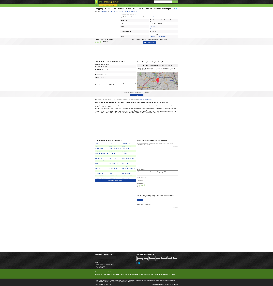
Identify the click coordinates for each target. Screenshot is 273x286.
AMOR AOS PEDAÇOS (115, 148)
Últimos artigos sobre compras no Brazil (105, 264)
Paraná (96, 275)
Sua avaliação (140, 183)
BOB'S (110, 166)
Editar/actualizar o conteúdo (161, 284)
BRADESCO (98, 168)
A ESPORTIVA (126, 143)
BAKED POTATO (99, 158)
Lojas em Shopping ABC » (136, 95)
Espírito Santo (131, 274)
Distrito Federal (123, 274)
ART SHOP (112, 153)
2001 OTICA (98, 143)
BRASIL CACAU (113, 168)
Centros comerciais (100, 266)
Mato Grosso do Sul (155, 274)
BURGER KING (99, 173)
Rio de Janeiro (112, 275)
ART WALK (125, 153)
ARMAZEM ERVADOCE (101, 153)
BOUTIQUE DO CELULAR (129, 166)
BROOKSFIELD (99, 171)
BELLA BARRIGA (126, 161)
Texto (141, 169)
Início (96, 5)
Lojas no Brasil (99, 267)
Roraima (144, 275)
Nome (141, 177)
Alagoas (100, 274)
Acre (96, 274)
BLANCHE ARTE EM (100, 166)
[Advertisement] (107, 25)
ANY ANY (111, 151)
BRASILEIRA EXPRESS (128, 168)
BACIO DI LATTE (126, 156)
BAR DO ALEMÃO (100, 161)
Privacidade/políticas (173, 284)
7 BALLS (111, 143)
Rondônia (138, 275)
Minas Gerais (164, 274)
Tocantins (172, 275)
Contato (153, 284)
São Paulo (152, 26)
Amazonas (109, 274)
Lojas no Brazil (122, 5)
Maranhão (141, 274)
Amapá (104, 274)
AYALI (110, 156)
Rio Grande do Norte (121, 275)
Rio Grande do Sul (131, 275)
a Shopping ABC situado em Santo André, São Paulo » (157, 65)
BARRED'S (112, 161)
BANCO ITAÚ (112, 158)
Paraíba (173, 274)
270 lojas (152, 16)
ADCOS (97, 146)
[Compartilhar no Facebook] (175, 8)
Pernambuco (102, 275)
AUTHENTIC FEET (100, 156)
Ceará (117, 274)
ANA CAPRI (125, 148)
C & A (110, 173)
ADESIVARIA (112, 146)
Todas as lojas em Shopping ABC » (115, 180)
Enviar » (140, 200)
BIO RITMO (125, 163)
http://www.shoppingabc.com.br (158, 36)
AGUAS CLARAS (126, 146)
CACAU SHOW (126, 173)
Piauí (107, 275)
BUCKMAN (125, 171)
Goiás (136, 274)
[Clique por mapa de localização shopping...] (157, 81)
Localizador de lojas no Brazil (135, 5)
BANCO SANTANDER (128, 158)
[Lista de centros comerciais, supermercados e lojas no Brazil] (115, 2)
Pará (169, 274)
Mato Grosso (147, 274)
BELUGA (97, 163)
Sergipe (167, 275)
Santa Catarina (150, 275)
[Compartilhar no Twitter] (177, 8)
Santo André (153, 28)
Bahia (114, 274)
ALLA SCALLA (99, 148)
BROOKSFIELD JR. (114, 171)
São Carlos (156, 275)
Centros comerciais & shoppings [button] (108, 5)
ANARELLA (98, 151)
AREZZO (124, 151)
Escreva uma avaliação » (149, 42)
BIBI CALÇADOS (113, 163)
